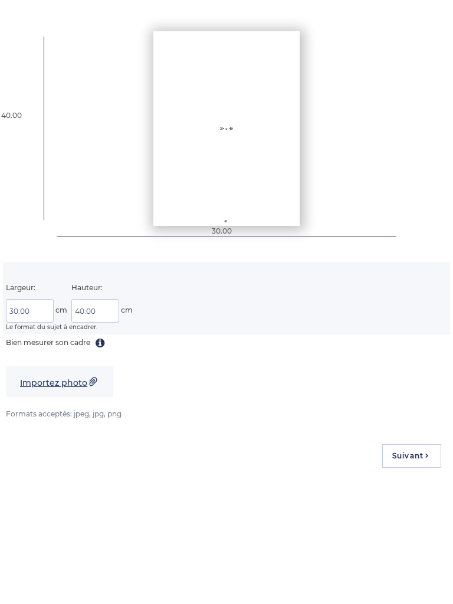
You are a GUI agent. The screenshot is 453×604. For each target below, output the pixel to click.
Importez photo (53, 383)
